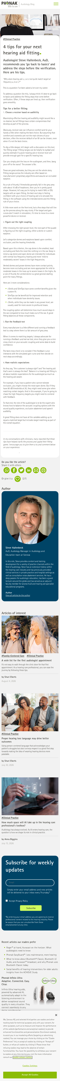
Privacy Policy (22, 901)
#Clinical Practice (11, 39)
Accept (12, 901)
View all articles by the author (18, 596)
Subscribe (31, 908)
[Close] (56, 1015)
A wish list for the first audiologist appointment (27, 661)
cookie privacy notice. (22, 1057)
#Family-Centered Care (13, 656)
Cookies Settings (30, 1066)
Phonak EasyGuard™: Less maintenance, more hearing (31, 955)
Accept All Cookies (30, 1075)
